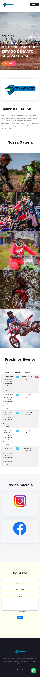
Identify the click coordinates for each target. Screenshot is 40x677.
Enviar (20, 617)
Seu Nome (20, 583)
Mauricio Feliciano (22, 661)
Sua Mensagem (20, 611)
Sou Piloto (9, 63)
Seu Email (20, 590)
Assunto (20, 596)
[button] (34, 4)
